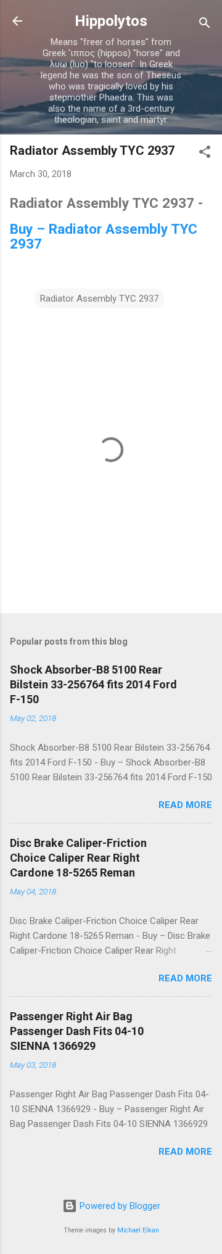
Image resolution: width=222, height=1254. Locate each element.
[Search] (204, 25)
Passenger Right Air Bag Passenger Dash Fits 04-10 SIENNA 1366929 (77, 1031)
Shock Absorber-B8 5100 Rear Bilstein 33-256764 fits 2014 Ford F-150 (93, 684)
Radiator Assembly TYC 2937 (99, 298)
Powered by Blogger (118, 1205)
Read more (185, 805)
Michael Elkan (138, 1230)
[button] (204, 153)
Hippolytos (111, 21)
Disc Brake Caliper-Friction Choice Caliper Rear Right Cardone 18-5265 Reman (78, 857)
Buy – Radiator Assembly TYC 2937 (103, 236)
